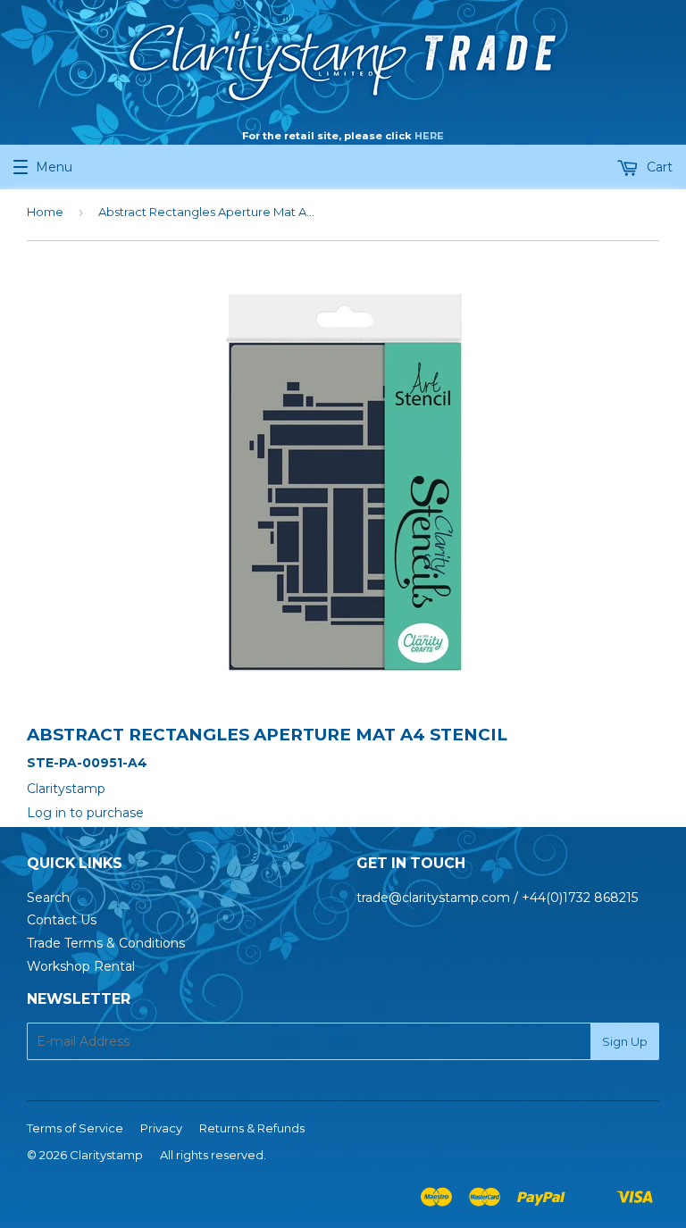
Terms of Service (75, 1128)
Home (45, 212)
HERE (429, 135)
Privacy (161, 1128)
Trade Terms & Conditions (106, 943)
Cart (658, 167)
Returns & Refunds (252, 1128)
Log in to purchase (85, 813)
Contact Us (61, 920)
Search (48, 898)
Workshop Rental (81, 966)
